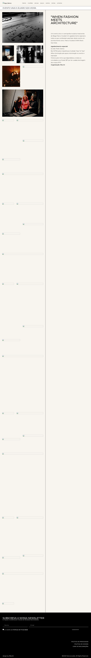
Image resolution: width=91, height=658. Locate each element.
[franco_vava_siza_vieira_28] (30, 128)
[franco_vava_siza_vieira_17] (33, 338)
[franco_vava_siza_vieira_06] (30, 534)
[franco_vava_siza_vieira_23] (11, 241)
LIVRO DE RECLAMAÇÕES (80, 646)
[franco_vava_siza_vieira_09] (33, 562)
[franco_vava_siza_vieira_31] (8, 207)
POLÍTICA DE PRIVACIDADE (79, 641)
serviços (36, 3)
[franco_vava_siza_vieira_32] (33, 72)
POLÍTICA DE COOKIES (81, 644)
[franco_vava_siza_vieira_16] (33, 236)
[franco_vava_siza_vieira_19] (8, 287)
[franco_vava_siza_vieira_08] (22, 483)
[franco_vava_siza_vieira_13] (30, 422)
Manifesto (30, 3)
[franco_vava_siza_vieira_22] (11, 164)
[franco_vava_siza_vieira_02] (8, 606)
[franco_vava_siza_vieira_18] (11, 346)
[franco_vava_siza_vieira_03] (22, 27)
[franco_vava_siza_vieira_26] (30, 303)
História (24, 3)
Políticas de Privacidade (20, 630)
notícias (53, 3)
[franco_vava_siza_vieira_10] (33, 442)
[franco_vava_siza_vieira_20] (22, 266)
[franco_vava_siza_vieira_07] (8, 521)
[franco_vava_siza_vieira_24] (30, 211)
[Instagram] (87, 648)
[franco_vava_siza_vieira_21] (22, 186)
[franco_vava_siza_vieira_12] (8, 53)
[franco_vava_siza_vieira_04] (22, 586)
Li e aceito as (16, 630)
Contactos (59, 3)
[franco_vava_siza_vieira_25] (30, 54)
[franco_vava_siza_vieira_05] (11, 563)
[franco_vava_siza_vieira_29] (8, 127)
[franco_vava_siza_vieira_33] (11, 76)
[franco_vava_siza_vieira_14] (8, 420)
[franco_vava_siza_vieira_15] (22, 382)
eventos (48, 3)
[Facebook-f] (84, 648)
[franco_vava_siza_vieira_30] (22, 103)
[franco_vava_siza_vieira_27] (33, 155)
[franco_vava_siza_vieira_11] (11, 444)
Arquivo (42, 3)
